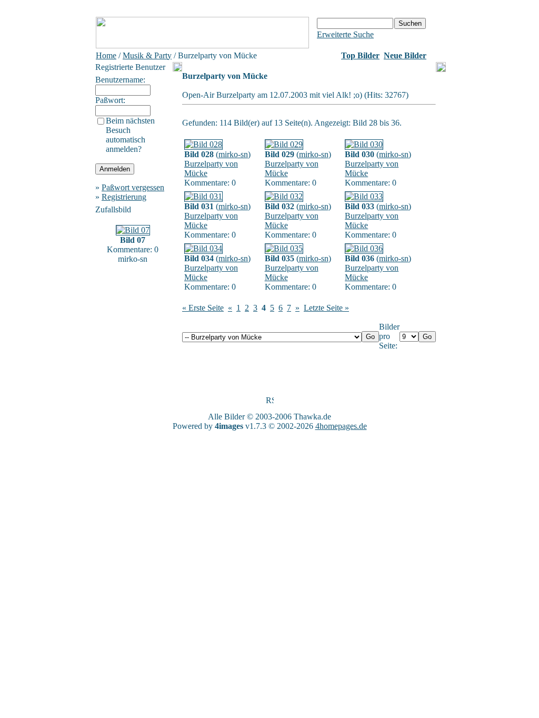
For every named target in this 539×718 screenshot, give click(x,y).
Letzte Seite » (326, 307)
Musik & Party (147, 55)
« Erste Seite (203, 307)
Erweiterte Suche (345, 34)
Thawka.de (312, 416)
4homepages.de (341, 426)
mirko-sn (233, 154)
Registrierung (124, 196)
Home (106, 55)
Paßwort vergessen (133, 187)
